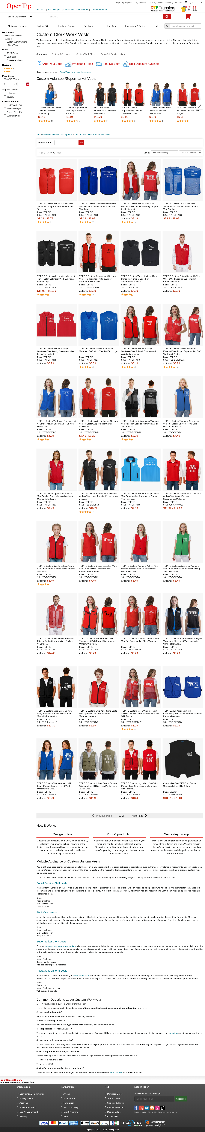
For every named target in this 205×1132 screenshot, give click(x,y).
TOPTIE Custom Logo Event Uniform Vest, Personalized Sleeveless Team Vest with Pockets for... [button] (54, 713)
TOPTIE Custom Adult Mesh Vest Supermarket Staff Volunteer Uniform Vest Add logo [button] (180, 206)
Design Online (114, 1112)
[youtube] (147, 1108)
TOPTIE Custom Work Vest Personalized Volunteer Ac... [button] (160, 110)
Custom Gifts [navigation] (43, 26)
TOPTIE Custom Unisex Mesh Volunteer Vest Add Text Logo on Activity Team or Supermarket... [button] (140, 424)
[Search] (167, 16)
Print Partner (69, 1098)
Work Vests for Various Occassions (75, 72)
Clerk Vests (104, 134)
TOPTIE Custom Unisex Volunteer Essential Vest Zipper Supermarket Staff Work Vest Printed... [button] (182, 351)
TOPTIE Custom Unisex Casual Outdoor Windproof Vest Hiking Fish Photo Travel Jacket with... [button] (98, 786)
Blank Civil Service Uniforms (114, 54)
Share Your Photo (28, 1107)
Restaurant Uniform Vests (51, 970)
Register (128, 3)
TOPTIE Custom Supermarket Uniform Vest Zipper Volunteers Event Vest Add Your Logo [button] (97, 206)
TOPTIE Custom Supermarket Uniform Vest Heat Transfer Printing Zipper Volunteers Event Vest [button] (97, 279)
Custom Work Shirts (85, 54)
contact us (173, 1033)
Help (181, 2)
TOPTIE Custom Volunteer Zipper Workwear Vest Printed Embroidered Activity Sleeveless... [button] (138, 351)
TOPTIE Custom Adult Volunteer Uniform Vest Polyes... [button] (188, 110)
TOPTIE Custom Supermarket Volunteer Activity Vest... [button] (105, 110)
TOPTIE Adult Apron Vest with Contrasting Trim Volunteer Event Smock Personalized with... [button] (182, 713)
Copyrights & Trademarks (32, 1094)
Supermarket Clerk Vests (51, 941)
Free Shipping (54, 9)
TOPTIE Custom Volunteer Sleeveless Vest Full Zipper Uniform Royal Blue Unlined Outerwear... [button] (181, 424)
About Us (24, 1103)
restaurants (78, 975)
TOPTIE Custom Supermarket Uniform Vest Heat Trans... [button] (132, 110)
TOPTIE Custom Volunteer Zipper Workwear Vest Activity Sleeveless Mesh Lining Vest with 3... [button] (56, 351)
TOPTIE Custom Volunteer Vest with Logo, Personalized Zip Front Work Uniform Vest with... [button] (54, 786)
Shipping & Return (116, 1103)
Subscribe (181, 1099)
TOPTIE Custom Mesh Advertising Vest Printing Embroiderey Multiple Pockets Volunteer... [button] (55, 641)
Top (38, 134)
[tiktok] (162, 1108)
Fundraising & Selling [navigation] (135, 26)
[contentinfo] (19, 6)
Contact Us (112, 1116)
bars (87, 975)
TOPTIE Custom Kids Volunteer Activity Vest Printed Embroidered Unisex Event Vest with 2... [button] (56, 569)
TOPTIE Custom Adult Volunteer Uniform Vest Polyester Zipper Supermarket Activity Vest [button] (98, 424)
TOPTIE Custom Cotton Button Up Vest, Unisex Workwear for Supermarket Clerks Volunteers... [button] (182, 279)
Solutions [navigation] (88, 26)
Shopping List (171, 2)
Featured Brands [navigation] (66, 26)
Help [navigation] (157, 26)
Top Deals (40, 9)
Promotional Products (13, 36)
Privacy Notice (26, 1098)
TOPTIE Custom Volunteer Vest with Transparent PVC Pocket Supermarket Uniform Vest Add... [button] (97, 641)
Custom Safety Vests (61, 54)
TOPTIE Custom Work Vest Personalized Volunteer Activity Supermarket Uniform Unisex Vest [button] (56, 424)
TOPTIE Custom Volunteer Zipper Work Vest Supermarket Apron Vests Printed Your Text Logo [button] (140, 496)
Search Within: (45, 142)
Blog (65, 1116)
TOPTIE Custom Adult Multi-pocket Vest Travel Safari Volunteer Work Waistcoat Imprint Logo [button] (56, 279)
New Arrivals (82, 9)
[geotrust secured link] (154, 1123)
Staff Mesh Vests (46, 912)
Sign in (119, 3)
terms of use (116, 1072)
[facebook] (136, 1108)
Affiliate (66, 1094)
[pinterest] (152, 1108)
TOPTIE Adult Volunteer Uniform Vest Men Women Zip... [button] (50, 110)
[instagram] (157, 1108)
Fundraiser (68, 1103)
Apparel (8, 39)
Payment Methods (116, 1107)
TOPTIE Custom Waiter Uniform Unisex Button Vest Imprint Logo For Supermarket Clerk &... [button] (140, 279)
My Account (141, 2)
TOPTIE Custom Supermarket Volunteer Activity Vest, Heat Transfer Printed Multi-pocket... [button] (98, 496)
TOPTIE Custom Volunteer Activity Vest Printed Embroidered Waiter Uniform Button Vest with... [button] (139, 569)
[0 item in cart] (188, 17)
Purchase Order (114, 1094)
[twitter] (141, 1108)
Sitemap (23, 1116)
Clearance (68, 9)
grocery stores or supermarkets (61, 946)
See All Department (17, 16)
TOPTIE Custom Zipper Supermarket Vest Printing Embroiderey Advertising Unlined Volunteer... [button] (55, 496)
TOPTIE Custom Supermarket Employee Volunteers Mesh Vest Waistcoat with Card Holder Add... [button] (182, 641)
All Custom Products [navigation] (17, 26)
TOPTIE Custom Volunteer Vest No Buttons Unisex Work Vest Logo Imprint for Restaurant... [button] (139, 206)
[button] (193, 2)
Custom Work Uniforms (17, 42)
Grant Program (70, 1112)
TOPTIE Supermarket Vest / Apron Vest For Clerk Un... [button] (76, 110)
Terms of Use (113, 1098)
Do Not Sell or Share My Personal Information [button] (155, 1112)
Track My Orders (155, 2)
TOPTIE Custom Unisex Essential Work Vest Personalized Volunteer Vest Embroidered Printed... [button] (98, 569)
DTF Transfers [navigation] (109, 26)
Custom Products (99, 9)
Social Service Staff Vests (51, 883)
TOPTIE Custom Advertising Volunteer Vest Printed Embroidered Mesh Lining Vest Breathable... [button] (181, 569)
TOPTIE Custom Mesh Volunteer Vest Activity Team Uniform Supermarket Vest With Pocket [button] (140, 713)
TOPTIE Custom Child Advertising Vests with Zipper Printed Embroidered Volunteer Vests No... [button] (98, 713)
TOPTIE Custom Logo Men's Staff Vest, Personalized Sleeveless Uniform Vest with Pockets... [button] (140, 786)
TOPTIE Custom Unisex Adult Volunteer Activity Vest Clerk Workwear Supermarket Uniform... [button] (182, 496)
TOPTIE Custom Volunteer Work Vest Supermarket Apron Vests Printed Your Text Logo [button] (55, 206)
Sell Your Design (71, 1107)
